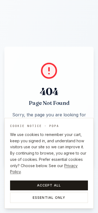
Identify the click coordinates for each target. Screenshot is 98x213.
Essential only (49, 198)
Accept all (49, 185)
